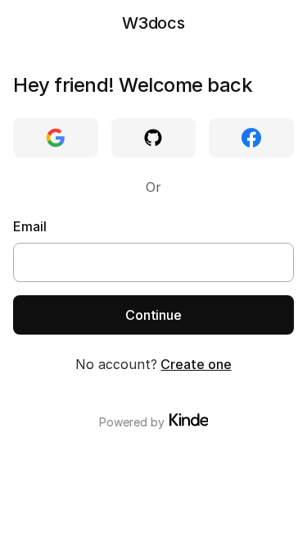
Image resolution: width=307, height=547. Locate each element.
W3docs (153, 23)
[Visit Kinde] (189, 419)
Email (30, 226)
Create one (195, 364)
